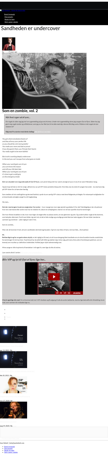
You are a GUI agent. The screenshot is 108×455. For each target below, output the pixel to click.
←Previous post (6, 438)
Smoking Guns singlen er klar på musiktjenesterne (15, 396)
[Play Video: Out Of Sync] (54, 276)
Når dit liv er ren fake (42, 132)
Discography (9, 17)
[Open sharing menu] (65, 293)
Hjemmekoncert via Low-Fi (8, 421)
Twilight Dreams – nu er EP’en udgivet (11, 346)
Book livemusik (9, 14)
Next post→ (16, 438)
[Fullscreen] (69, 293)
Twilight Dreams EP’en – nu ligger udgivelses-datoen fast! (17, 371)
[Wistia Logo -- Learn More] (77, 293)
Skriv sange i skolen (11, 22)
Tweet (8, 317)
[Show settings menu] (61, 293)
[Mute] (57, 293)
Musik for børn (10, 19)
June (6, 52)
